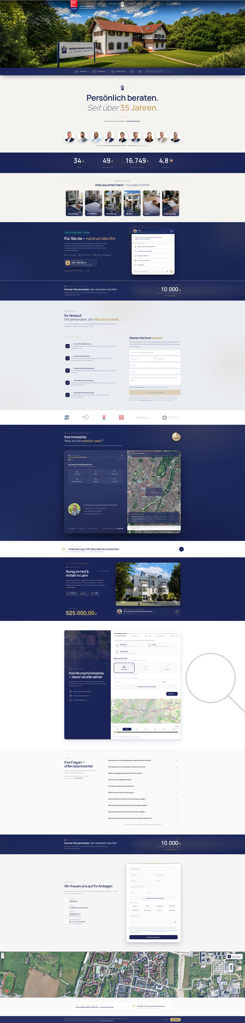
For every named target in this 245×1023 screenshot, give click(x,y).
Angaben (94, 459)
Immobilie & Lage (120, 636)
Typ (71, 459)
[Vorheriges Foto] (119, 584)
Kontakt (140, 4)
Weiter (171, 694)
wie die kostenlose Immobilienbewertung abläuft (146, 824)
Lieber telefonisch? (114, 528)
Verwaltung (172, 906)
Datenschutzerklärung (146, 400)
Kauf (147, 906)
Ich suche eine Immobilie (143, 251)
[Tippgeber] (132, 71)
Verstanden (175, 1019)
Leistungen (113, 4)
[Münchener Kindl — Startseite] (122, 4)
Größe (148, 636)
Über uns (103, 4)
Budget (161, 636)
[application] (146, 711)
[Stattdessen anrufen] (171, 231)
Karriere (131, 4)
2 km (117, 729)
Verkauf (135, 906)
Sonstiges (139, 265)
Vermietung (159, 906)
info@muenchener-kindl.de (78, 908)
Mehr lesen (71, 587)
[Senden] (171, 271)
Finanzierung (147, 910)
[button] (129, 453)
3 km (127, 729)
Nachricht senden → (153, 937)
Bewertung (135, 910)
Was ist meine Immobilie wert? (145, 247)
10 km (145, 729)
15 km (155, 729)
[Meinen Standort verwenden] (178, 352)
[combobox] (155, 352)
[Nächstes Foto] (177, 584)
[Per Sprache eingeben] (167, 271)
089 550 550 (176, 4)
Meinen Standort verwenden (147, 687)
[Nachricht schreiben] (140, 71)
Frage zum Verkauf (141, 256)
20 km (164, 729)
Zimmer (136, 636)
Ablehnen (165, 1019)
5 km (136, 729)
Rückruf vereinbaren (142, 260)
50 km (174, 729)
